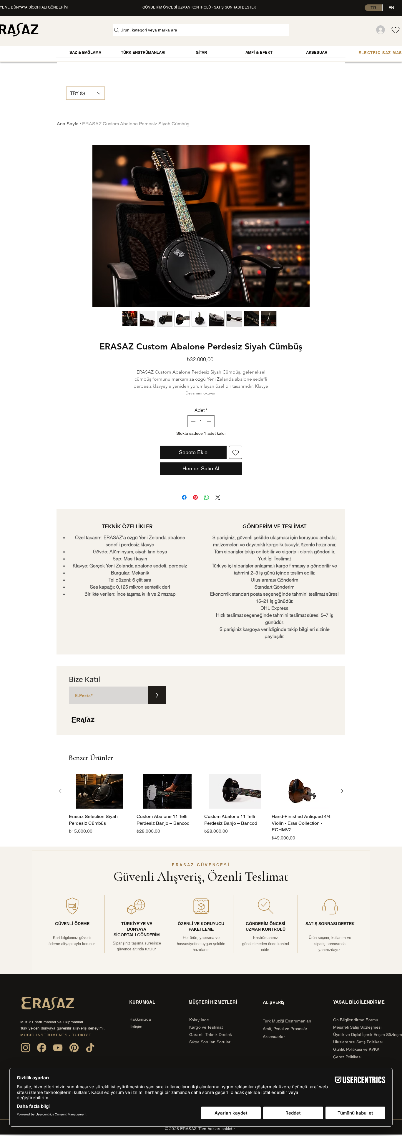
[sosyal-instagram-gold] (25, 1048)
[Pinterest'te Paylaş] (195, 497)
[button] (85, 93)
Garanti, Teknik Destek (210, 1034)
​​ (140, 1019)
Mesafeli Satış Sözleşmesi (357, 1027)
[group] (201, 808)
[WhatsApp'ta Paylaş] (206, 497)
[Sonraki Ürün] (341, 790)
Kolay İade (199, 1019)
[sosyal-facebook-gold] (42, 1048)
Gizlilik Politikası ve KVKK (357, 1049)
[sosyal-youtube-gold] (58, 1048)
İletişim (135, 1026)
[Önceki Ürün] (60, 790)
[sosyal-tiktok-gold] (90, 1048)
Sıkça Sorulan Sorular (209, 1042)
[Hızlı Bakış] (100, 791)
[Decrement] (192, 421)
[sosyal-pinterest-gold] (74, 1048)
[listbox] (85, 93)
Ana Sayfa (68, 123)
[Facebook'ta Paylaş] (184, 497)
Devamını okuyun (201, 393)
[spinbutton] (201, 421)
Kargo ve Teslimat (206, 1027)
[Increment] (209, 421)
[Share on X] (217, 497)
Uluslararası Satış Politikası (358, 1042)
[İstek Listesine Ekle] (235, 452)
